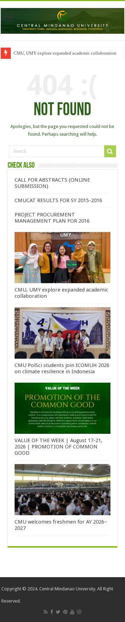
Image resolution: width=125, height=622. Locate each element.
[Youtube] (72, 612)
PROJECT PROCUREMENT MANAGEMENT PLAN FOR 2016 (52, 218)
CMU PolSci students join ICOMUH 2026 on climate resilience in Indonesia (62, 368)
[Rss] (45, 612)
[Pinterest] (65, 612)
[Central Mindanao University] (62, 19)
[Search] (110, 151)
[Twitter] (58, 612)
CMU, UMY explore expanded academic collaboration (65, 53)
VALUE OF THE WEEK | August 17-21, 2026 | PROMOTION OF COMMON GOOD (58, 446)
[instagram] (79, 612)
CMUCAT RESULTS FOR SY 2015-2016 (58, 200)
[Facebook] (52, 612)
